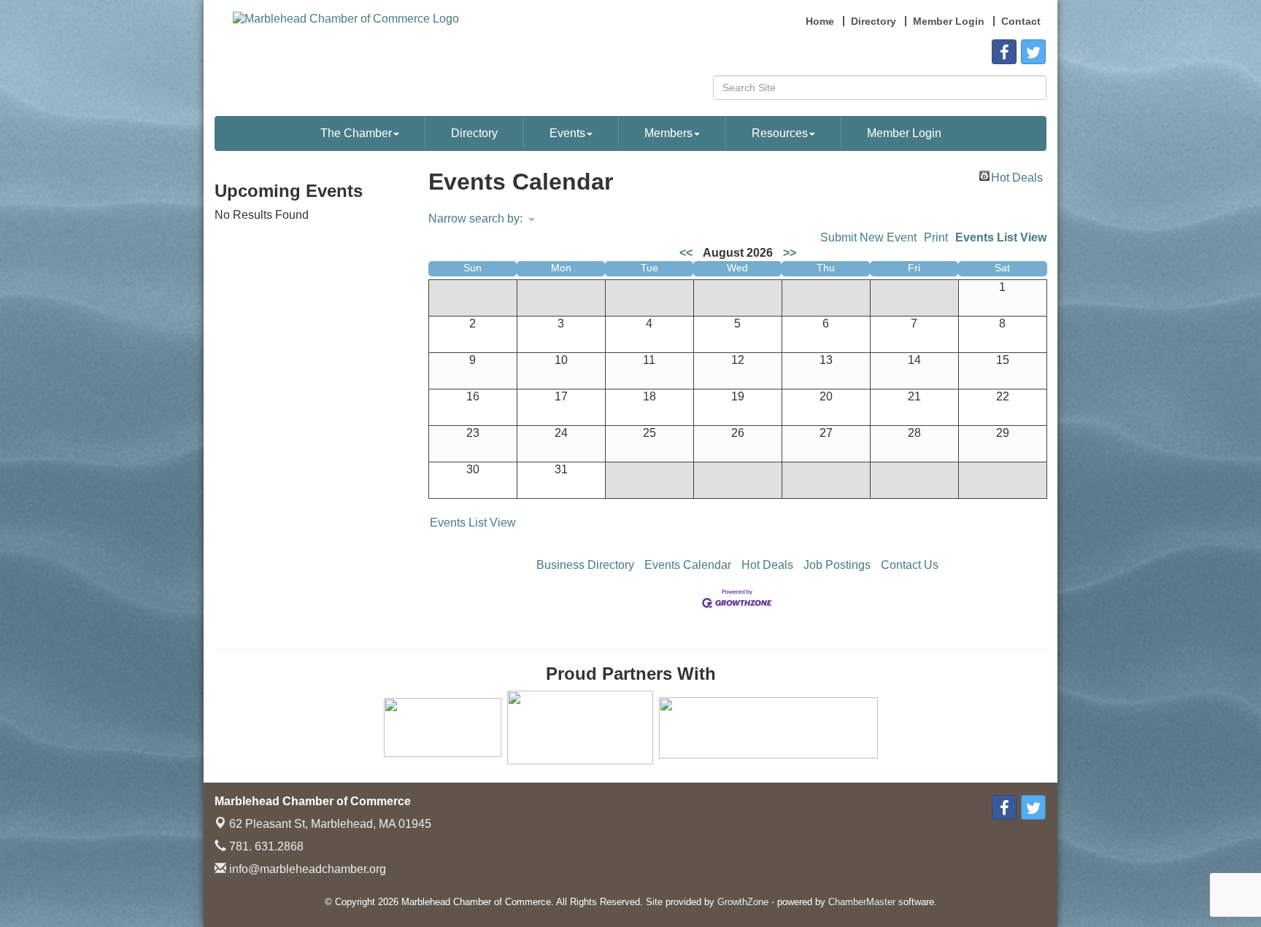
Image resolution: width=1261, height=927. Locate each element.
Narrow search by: (475, 218)
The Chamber (356, 133)
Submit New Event (868, 237)
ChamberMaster (861, 901)
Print (936, 237)
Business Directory (585, 565)
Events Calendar (687, 565)
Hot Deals (1017, 176)
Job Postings (837, 565)
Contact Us (909, 565)
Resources (780, 133)
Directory (474, 133)
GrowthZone (742, 901)
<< (686, 253)
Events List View (1000, 237)
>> (789, 253)
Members (668, 133)
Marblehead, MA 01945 (330, 824)
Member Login (904, 133)
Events (567, 133)
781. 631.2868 (265, 846)
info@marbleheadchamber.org (306, 869)
